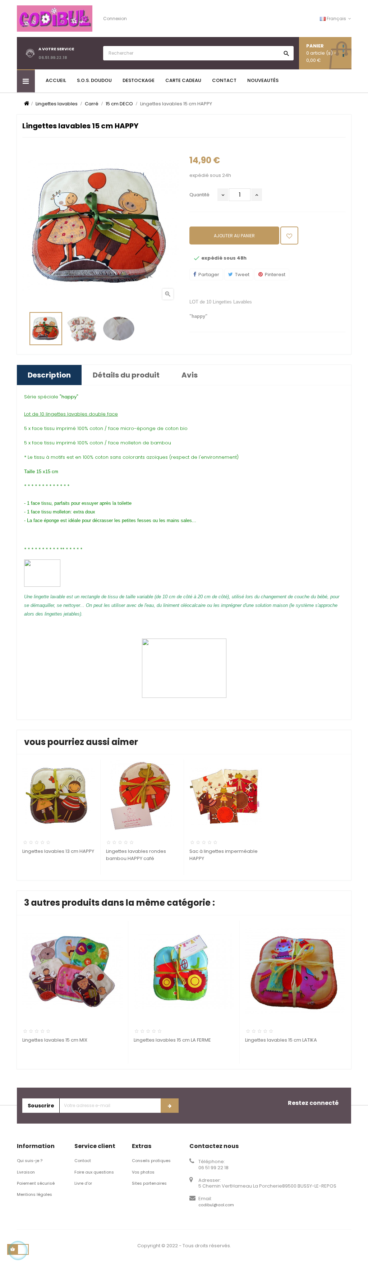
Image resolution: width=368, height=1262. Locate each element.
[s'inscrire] (170, 1105)
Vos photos (143, 1172)
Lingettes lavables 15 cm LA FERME (172, 1040)
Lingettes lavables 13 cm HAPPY (58, 851)
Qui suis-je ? (29, 1160)
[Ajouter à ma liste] (289, 235)
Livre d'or (83, 1183)
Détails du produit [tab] (126, 375)
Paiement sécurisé (36, 1183)
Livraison (26, 1172)
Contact (82, 1160)
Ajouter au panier (234, 236)
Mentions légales (34, 1194)
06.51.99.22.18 (52, 57)
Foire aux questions (94, 1172)
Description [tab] (49, 375)
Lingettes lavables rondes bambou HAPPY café (136, 855)
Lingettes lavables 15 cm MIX (54, 1040)
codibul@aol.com (216, 1205)
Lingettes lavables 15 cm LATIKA (281, 1040)
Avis (189, 375)
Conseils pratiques (151, 1160)
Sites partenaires (149, 1183)
